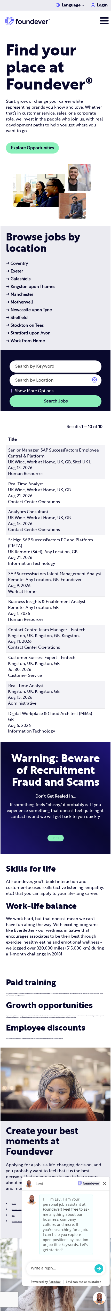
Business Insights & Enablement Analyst (46, 602)
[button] (92, 21)
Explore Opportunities (32, 148)
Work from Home (25, 341)
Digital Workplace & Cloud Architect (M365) (50, 714)
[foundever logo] (27, 21)
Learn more (56, 838)
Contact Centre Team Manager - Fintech (46, 630)
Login (102, 5)
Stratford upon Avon (28, 333)
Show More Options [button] (34, 391)
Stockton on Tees (25, 325)
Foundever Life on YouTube (19, 1221)
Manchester (19, 294)
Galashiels (18, 279)
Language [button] (72, 5)
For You (14, 1203)
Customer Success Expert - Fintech (41, 658)
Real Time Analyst (25, 484)
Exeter (14, 271)
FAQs (13, 1215)
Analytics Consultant (28, 512)
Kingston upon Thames (30, 287)
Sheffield (17, 318)
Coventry (17, 263)
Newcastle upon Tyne (29, 310)
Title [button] (12, 439)
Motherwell (19, 302)
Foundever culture (16, 1209)
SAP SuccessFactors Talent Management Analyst (54, 574)
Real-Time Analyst (26, 686)
